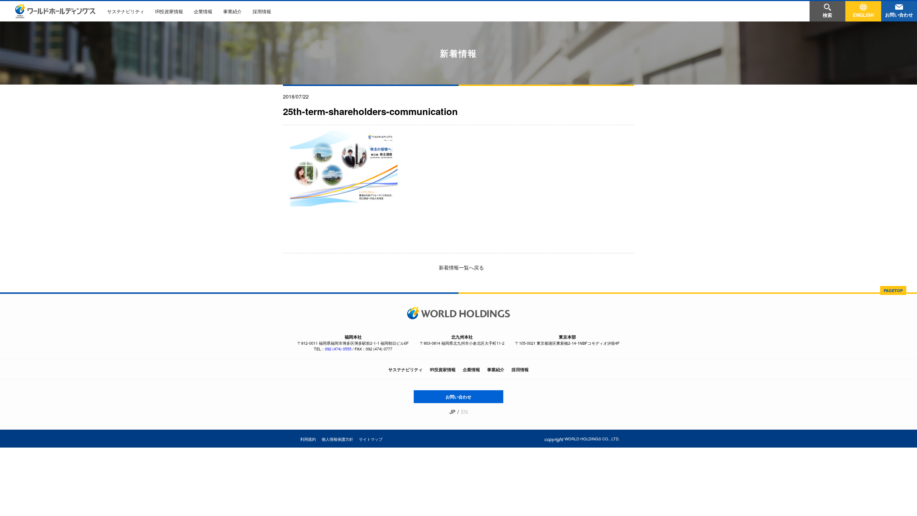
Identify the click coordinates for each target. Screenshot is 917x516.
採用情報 (262, 11)
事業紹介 (232, 11)
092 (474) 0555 (338, 349)
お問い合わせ (458, 396)
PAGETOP (893, 290)
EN (464, 411)
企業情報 (203, 11)
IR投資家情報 (169, 11)
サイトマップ (371, 439)
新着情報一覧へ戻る (460, 267)
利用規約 (308, 439)
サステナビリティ (125, 11)
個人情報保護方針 (337, 439)
